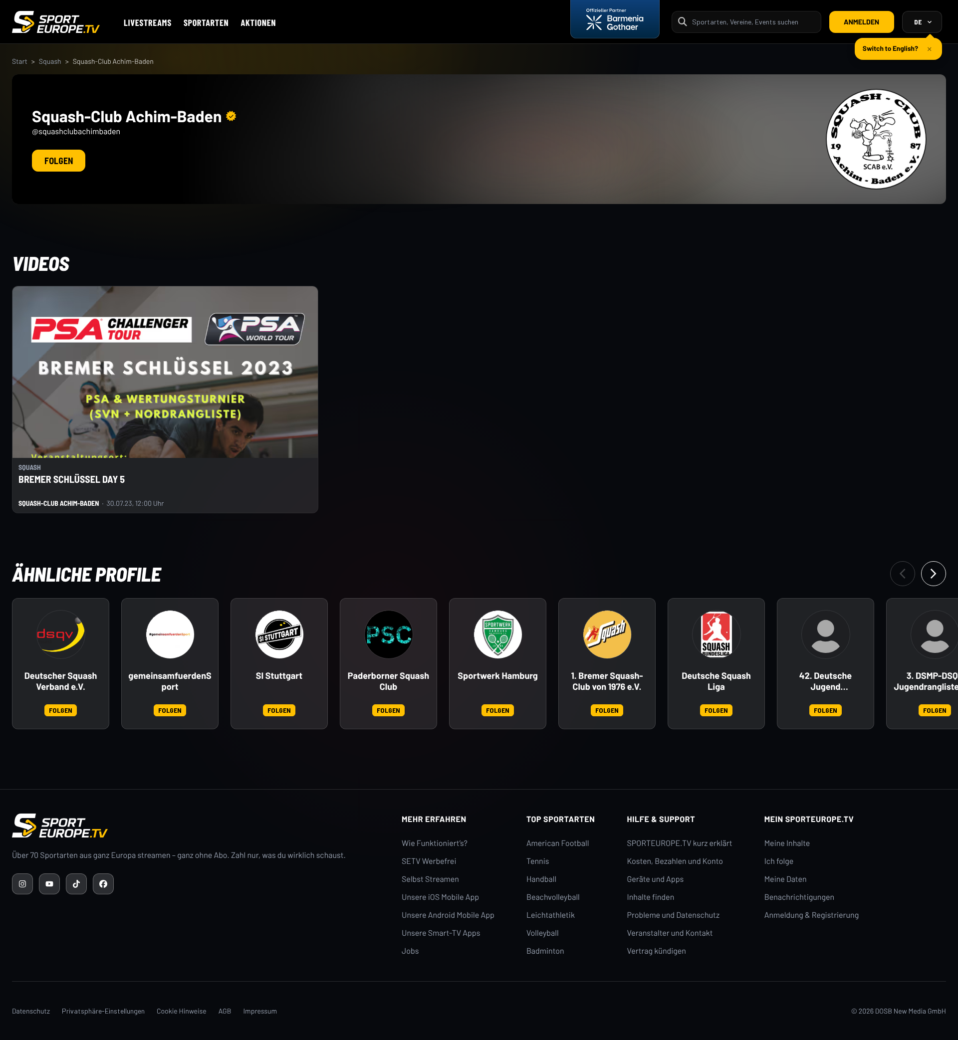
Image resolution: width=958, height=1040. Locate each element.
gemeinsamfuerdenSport (169, 681)
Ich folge (779, 861)
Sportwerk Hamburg (497, 675)
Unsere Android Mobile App (448, 915)
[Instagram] (22, 883)
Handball (541, 879)
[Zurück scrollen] (902, 573)
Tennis (537, 861)
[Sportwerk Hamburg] (498, 634)
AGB (225, 1011)
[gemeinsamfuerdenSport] (170, 634)
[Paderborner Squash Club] (389, 634)
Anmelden (861, 21)
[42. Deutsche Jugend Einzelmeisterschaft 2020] (826, 634)
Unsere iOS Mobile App (440, 897)
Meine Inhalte (787, 843)
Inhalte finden (651, 897)
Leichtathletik (550, 915)
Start (19, 61)
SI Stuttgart (279, 675)
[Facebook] (103, 883)
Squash (50, 61)
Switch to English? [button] (890, 48)
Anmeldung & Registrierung (811, 915)
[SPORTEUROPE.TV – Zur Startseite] (56, 22)
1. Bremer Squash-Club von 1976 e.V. (607, 681)
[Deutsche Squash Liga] (716, 634)
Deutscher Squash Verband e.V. (60, 681)
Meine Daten (785, 879)
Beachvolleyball (553, 897)
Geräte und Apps (655, 879)
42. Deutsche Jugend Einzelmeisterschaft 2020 (825, 681)
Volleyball (542, 933)
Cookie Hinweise (182, 1011)
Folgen (58, 160)
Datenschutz (31, 1011)
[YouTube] (49, 883)
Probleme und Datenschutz (673, 915)
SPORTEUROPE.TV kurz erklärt (679, 843)
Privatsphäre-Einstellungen (103, 1011)
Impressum (260, 1011)
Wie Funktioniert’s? (435, 843)
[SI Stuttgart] (279, 634)
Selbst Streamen (430, 879)
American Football (557, 843)
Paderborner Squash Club (388, 681)
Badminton (545, 951)
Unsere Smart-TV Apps (441, 933)
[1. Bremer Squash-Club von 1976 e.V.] (607, 634)
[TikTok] (76, 883)
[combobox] (753, 21)
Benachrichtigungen (799, 897)
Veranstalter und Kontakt (670, 933)
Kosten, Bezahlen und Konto (675, 861)
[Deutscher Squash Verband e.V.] (61, 634)
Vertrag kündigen (656, 951)
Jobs (410, 951)
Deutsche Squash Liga (716, 681)
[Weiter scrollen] (933, 573)
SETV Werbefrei (429, 861)
